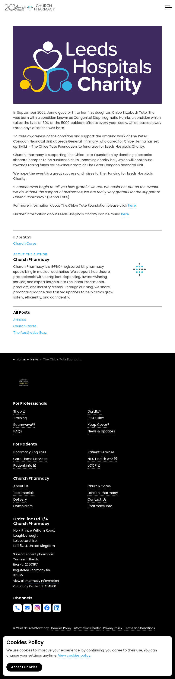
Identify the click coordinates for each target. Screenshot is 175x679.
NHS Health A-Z (100, 458)
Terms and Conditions (139, 628)
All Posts (21, 312)
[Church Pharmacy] (29, 7)
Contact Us (97, 499)
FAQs (17, 431)
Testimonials (23, 492)
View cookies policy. (74, 655)
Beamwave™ (24, 424)
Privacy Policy (112, 628)
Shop (17, 411)
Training (20, 418)
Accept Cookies (24, 667)
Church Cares (24, 243)
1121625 (18, 575)
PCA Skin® (96, 418)
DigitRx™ (95, 411)
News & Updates (101, 431)
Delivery (20, 499)
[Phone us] (17, 608)
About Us (20, 486)
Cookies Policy (61, 628)
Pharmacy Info (100, 506)
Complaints (23, 506)
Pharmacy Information (42, 581)
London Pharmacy (103, 492)
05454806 (48, 586)
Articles (19, 319)
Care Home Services (30, 458)
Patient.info (22, 465)
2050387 (31, 564)
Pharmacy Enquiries (29, 452)
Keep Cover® (98, 424)
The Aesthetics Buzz (30, 332)
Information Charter (87, 628)
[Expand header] (168, 7)
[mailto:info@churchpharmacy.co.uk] (27, 608)
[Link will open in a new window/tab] (37, 608)
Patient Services (101, 452)
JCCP (92, 465)
